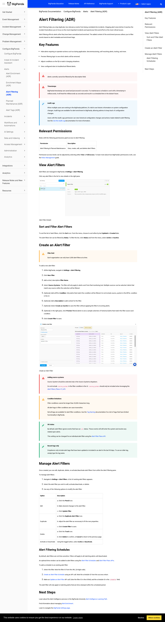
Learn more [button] (78, 618)
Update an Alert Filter (57, 579)
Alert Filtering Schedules (152, 59)
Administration (10, 151)
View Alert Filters (152, 33)
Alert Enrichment (67, 603)
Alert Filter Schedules (89, 560)
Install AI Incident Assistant (11, 61)
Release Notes (73, 4)
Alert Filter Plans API (99, 436)
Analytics (8, 157)
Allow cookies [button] (154, 618)
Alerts (6, 69)
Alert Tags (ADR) (13, 110)
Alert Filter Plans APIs (106, 560)
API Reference (89, 4)
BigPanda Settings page (62, 608)
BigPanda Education (56, 4)
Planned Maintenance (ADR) (14, 102)
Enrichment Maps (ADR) (13, 84)
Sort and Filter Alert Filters (155, 38)
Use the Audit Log (59, 121)
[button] (161, 4)
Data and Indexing (12, 138)
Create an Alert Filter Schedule (54, 574)
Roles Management (48, 158)
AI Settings (8, 132)
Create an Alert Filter (153, 48)
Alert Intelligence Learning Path (96, 599)
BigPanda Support (106, 4)
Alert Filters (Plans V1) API (56, 389)
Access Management (13, 144)
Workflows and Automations (10, 124)
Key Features (150, 18)
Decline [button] (141, 618)
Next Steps (149, 69)
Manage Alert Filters (153, 54)
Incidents (8, 116)
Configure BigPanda (12, 54)
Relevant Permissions (150, 25)
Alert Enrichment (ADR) (13, 75)
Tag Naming (91, 412)
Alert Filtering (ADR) (12, 93)
